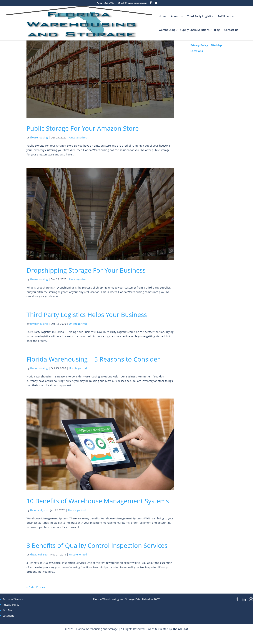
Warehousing (167, 30)
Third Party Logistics (200, 16)
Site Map (216, 45)
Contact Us (231, 30)
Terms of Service (13, 599)
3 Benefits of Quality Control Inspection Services (96, 545)
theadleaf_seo (38, 510)
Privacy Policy (199, 45)
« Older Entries (35, 587)
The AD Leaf (180, 629)
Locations (196, 51)
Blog (217, 30)
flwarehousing (39, 137)
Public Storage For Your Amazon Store (82, 128)
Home (162, 16)
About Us (177, 16)
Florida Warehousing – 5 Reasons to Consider (93, 359)
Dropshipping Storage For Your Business (86, 270)
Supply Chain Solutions (194, 30)
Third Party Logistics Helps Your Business (86, 314)
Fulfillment (225, 16)
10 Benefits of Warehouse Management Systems (97, 501)
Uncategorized (78, 137)
